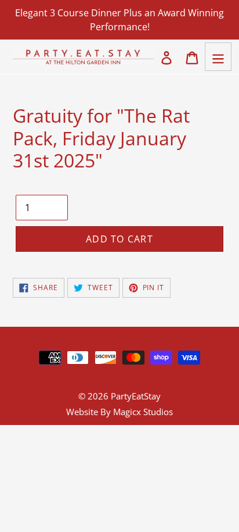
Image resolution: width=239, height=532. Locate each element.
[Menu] (218, 56)
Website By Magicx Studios (119, 411)
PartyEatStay (136, 396)
